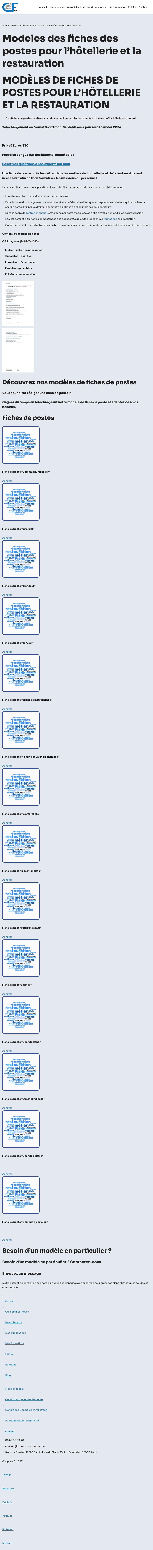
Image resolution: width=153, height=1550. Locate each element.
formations (110, 219)
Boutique (10, 1364)
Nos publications (75, 7)
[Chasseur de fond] (10, 7)
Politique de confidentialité (22, 1420)
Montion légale (14, 1388)
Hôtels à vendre (117, 7)
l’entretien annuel (36, 213)
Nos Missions (57, 7)
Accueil (43, 7)
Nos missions (13, 1322)
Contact (143, 7)
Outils (9, 1354)
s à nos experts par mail (36, 164)
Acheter (7, 481)
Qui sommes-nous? (17, 1311)
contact (10, 1431)
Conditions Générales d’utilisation (26, 1410)
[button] (105, 7)
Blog (8, 1375)
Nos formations (14, 1343)
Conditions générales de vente (24, 1399)
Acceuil (9, 1301)
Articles (132, 7)
